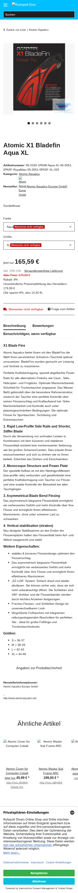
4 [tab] (41, 123)
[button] (55, 4)
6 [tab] (49, 123)
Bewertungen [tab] (43, 326)
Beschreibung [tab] (14, 326)
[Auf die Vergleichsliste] (55, 51)
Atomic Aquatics (29, 174)
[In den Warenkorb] (6, 41)
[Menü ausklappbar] (5, 3)
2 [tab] (33, 123)
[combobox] (39, 226)
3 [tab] (37, 123)
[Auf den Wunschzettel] (66, 51)
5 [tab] (45, 123)
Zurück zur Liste (16, 29)
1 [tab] (28, 123)
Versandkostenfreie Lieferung (43, 270)
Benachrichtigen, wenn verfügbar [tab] (29, 334)
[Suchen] (71, 14)
